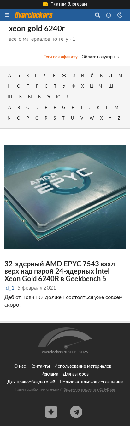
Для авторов (76, 374)
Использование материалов (82, 366)
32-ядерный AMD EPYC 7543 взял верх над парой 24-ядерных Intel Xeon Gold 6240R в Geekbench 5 (59, 271)
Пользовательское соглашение (91, 382)
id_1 (9, 288)
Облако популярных (100, 57)
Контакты (40, 366)
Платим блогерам (68, 4)
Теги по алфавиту (61, 57)
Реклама (49, 374)
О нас (20, 366)
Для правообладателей (31, 382)
